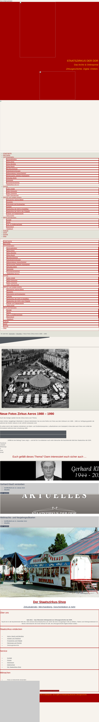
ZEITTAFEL (6, 155)
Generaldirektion (11, 159)
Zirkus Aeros (10, 161)
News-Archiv (10, 215)
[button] (49, 443)
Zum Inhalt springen (6, 1)
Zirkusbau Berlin (11, 178)
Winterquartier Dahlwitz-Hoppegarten (17, 175)
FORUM (5, 231)
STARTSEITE (7, 153)
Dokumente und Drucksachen (15, 204)
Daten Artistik (10, 189)
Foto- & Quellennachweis (14, 224)
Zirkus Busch (10, 166)
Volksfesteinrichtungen (13, 171)
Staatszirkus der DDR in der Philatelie (18, 211)
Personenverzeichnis (12, 182)
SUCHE (5, 234)
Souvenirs (9, 202)
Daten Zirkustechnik (12, 195)
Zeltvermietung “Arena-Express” (16, 173)
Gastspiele (9, 180)
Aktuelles (19, 334)
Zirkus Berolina (11, 164)
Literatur (9, 206)
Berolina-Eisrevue (11, 168)
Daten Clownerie (11, 193)
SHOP (5, 232)
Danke (8, 222)
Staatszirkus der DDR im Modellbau (17, 209)
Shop (4, 236)
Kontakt (8, 220)
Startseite (12, 334)
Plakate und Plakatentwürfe (14, 213)
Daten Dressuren (11, 191)
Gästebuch (9, 229)
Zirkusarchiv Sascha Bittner (14, 199)
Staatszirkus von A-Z (12, 184)
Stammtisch (10, 227)
